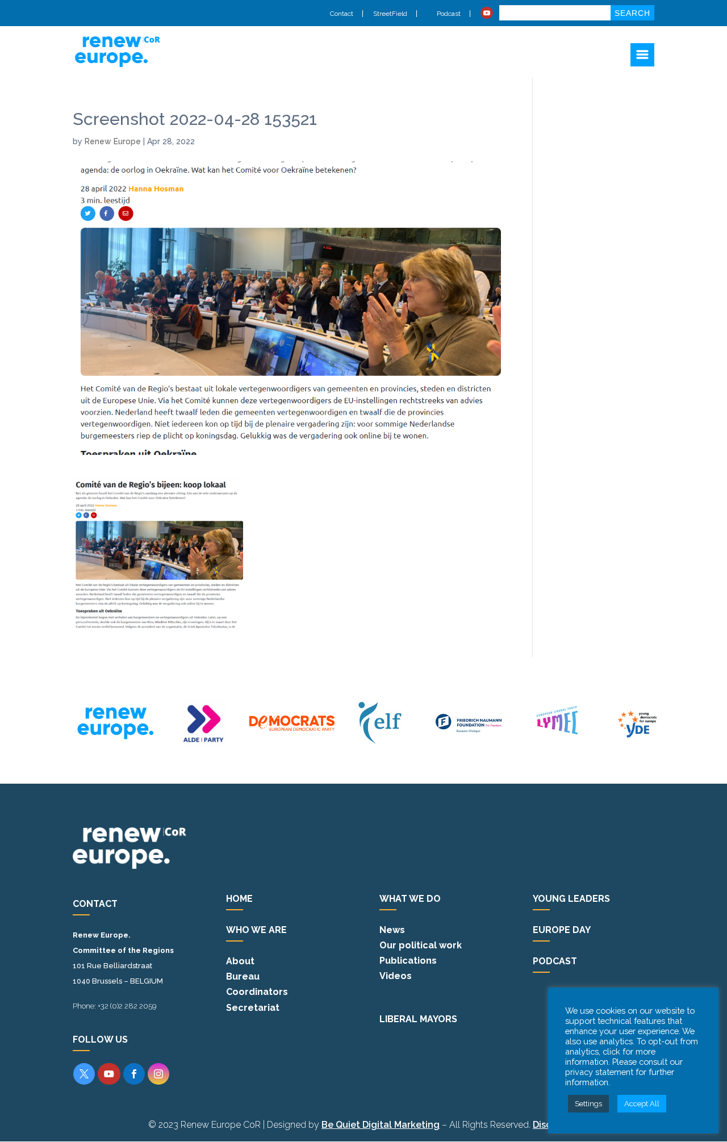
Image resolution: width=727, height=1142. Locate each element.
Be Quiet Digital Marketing (380, 1124)
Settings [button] (588, 1103)
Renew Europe (113, 141)
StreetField (390, 13)
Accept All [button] (641, 1103)
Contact (341, 13)
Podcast (448, 13)
